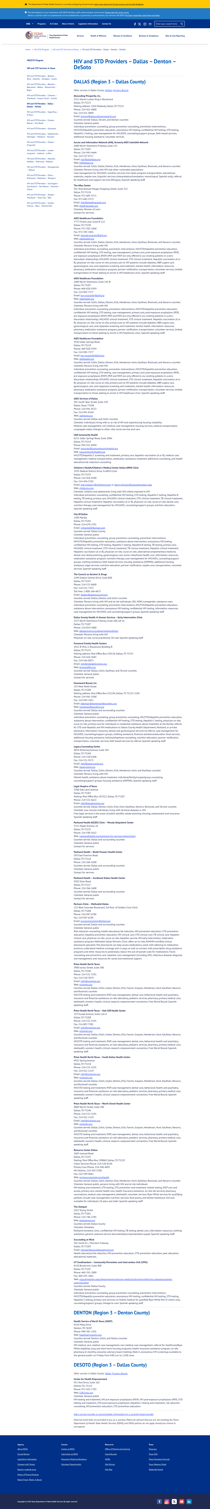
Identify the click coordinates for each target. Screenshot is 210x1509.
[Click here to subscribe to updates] (150, 24)
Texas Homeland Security (159, 1459)
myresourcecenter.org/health (94, 1177)
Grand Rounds (111, 1454)
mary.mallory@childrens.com (96, 484)
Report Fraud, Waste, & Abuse (30, 1479)
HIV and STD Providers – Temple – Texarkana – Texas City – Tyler (41, 196)
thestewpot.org (87, 1220)
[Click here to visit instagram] (144, 24)
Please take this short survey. (117, 12)
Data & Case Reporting (175, 36)
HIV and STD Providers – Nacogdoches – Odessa (43, 168)
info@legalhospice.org (92, 803)
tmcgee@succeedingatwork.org (97, 1249)
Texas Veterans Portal (157, 1464)
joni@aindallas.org (91, 159)
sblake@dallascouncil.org (94, 594)
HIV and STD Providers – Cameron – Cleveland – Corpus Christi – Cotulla (42, 97)
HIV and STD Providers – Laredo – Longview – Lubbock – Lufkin (41, 152)
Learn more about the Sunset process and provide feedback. (119, 4)
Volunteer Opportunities (71, 1464)
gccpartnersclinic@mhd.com (95, 921)
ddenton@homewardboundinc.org (99, 703)
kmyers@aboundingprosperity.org (98, 116)
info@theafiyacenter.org (93, 202)
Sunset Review (24, 1454)
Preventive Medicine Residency (74, 1459)
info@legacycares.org (92, 763)
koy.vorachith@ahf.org (92, 295)
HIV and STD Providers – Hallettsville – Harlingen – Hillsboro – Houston (43, 135)
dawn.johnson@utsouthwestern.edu (133, 484)
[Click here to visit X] (139, 24)
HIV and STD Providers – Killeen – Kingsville (41, 143)
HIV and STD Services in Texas (41, 68)
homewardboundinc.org (91, 706)
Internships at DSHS (69, 1454)
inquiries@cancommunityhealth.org (99, 448)
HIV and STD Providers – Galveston (41, 128)
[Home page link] (46, 35)
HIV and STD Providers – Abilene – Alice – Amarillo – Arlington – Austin (42, 77)
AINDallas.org (86, 162)
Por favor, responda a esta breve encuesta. (142, 15)
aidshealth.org (86, 238)
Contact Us (106, 24)
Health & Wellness (98, 36)
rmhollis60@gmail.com (93, 527)
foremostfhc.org (87, 667)
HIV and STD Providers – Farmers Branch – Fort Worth (40, 121)
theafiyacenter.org (88, 205)
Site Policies (110, 1464)
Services (80, 36)
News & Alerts (68, 24)
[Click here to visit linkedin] (189, 1501)
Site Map (108, 1469)
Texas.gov (153, 1449)
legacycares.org (87, 766)
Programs (42, 24)
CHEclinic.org (86, 1392)
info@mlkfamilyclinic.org (94, 663)
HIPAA (107, 1459)
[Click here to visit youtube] (181, 1501)
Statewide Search (156, 1469)
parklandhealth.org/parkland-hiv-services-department (107, 836)
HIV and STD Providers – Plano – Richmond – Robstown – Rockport (41, 176)
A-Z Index (54, 24)
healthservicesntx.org (90, 1334)
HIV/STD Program (41, 49)
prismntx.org (85, 984)
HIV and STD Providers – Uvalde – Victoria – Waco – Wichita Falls (41, 204)
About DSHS (23, 1449)
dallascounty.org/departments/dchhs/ (98, 630)
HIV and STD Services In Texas (66, 49)
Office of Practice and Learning (117, 1449)
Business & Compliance (149, 36)
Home (28, 49)
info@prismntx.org (90, 981)
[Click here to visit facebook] (135, 24)
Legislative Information (88, 24)
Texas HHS (153, 1454)
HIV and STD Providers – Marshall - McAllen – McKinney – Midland (41, 160)
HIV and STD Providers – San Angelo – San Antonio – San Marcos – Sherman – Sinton (43, 186)
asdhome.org (86, 415)
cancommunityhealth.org (92, 451)
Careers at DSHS (68, 1449)
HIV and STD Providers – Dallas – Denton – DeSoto (41, 105)
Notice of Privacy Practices (28, 1474)
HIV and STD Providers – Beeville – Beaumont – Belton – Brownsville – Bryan (42, 87)
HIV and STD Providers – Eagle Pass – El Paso (42, 113)
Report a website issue (27, 1469)
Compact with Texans (26, 1464)
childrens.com (86, 488)
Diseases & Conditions (122, 36)
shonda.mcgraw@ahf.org (94, 235)
